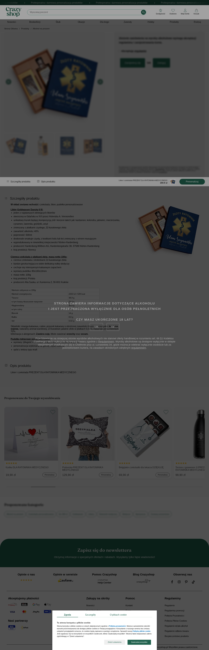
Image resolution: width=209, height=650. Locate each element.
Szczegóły (90, 615)
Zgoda (67, 615)
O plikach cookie (118, 615)
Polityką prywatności (117, 626)
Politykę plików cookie (141, 631)
